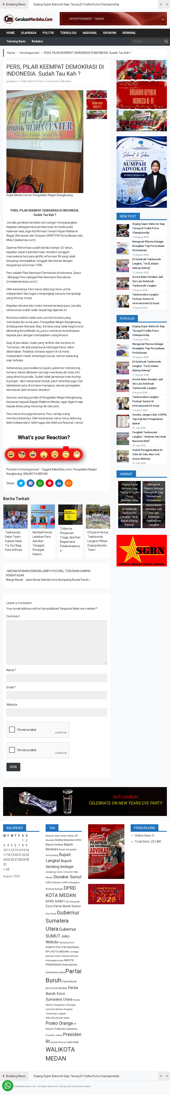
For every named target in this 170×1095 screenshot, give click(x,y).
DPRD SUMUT (55, 901)
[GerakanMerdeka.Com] (28, 18)
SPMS (76, 1042)
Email (11, 687)
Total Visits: (143, 841)
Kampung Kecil (66, 942)
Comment (13, 616)
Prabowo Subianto (66, 1028)
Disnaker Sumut (67, 877)
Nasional (90, 32)
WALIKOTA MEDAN (35, 473)
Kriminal (129, 32)
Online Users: (143, 835)
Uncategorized (29, 52)
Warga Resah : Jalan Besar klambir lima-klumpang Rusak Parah (47, 579)
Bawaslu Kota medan (56, 835)
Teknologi (68, 32)
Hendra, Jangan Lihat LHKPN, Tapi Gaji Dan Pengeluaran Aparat (149, 419)
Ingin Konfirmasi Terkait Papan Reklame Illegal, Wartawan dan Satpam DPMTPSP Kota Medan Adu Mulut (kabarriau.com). (44, 236)
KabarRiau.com (62, 469)
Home (10, 32)
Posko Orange (59, 1023)
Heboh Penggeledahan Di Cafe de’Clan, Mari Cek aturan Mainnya (147, 454)
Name (11, 670)
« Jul (6, 869)
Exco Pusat (51, 913)
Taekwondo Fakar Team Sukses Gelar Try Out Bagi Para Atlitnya (13, 541)
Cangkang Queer (54, 872)
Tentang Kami (16, 41)
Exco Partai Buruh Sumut (63, 906)
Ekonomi (109, 32)
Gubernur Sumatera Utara (62, 920)
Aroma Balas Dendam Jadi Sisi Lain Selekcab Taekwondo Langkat (147, 281)
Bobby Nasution (65, 840)
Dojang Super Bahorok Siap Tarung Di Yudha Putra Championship (76, 4)
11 (8, 850)
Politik (48, 32)
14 (20, 850)
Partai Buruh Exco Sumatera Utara (62, 994)
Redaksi (37, 41)
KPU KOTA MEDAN (57, 951)
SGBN (70, 1042)
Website (11, 704)
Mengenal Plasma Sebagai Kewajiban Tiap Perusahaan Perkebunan (148, 246)
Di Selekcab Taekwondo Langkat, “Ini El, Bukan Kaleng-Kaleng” (146, 263)
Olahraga (28, 32)
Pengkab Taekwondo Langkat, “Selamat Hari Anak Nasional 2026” (149, 437)
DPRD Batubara (53, 882)
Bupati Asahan (54, 844)
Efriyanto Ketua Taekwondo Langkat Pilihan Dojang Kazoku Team (97, 541)
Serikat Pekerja (58, 1042)
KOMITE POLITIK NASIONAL (63, 947)
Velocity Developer (80, 1086)
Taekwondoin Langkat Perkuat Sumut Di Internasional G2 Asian (145, 299)
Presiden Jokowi (54, 1035)
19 (12, 854)
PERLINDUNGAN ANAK (57, 1018)
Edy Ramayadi (73, 901)
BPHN (78, 840)
